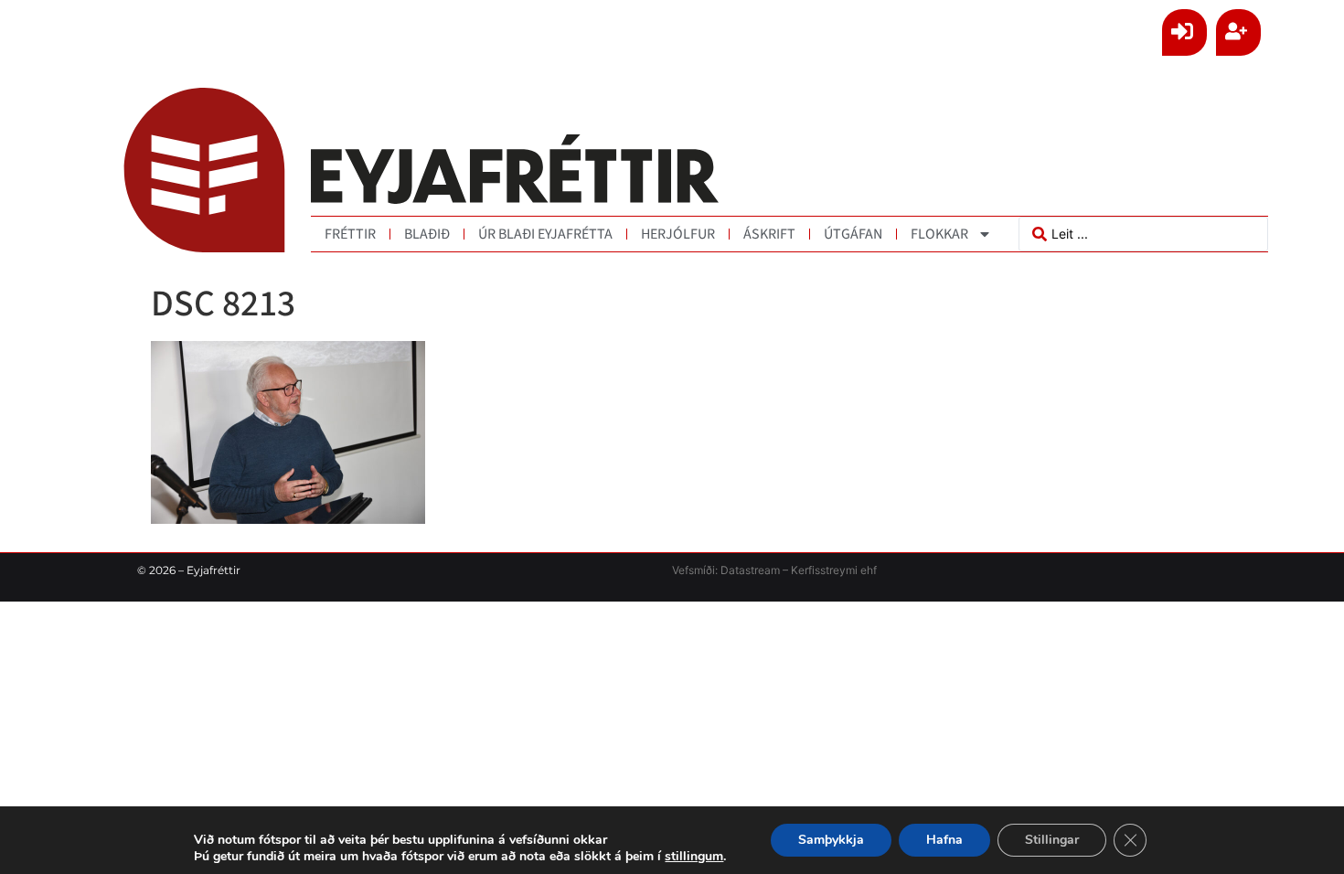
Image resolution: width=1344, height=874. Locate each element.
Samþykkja (831, 839)
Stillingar (1052, 839)
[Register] (1238, 32)
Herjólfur (678, 234)
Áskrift (769, 234)
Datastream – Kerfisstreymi (788, 570)
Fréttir (350, 234)
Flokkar (939, 234)
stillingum (694, 856)
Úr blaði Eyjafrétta (545, 234)
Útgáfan (853, 234)
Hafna (944, 839)
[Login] (1184, 32)
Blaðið (427, 234)
